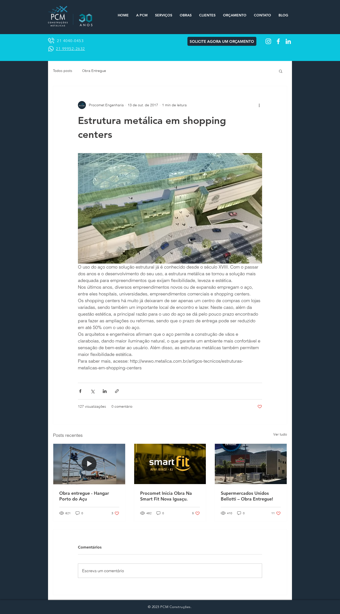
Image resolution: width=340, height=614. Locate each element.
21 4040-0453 (70, 40)
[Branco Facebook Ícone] (278, 41)
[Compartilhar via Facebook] (80, 391)
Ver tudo (280, 434)
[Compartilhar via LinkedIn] (104, 391)
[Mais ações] (259, 105)
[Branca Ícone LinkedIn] (288, 41)
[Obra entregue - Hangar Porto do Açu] (89, 464)
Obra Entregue (94, 70)
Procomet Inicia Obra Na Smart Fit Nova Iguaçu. (166, 496)
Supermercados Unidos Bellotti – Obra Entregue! (247, 496)
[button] (280, 71)
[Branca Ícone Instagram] (268, 41)
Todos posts (62, 70)
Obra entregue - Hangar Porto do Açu (84, 496)
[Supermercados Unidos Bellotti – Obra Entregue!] (251, 464)
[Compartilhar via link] (116, 391)
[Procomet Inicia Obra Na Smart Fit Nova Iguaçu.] (170, 464)
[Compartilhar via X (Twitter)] (92, 391)
